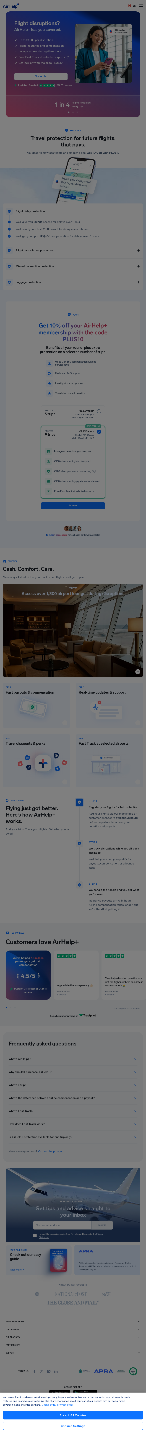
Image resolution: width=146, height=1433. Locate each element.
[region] (73, 1413)
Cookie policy (49, 1404)
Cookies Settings (73, 1426)
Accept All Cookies (72, 1415)
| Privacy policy (65, 1404)
